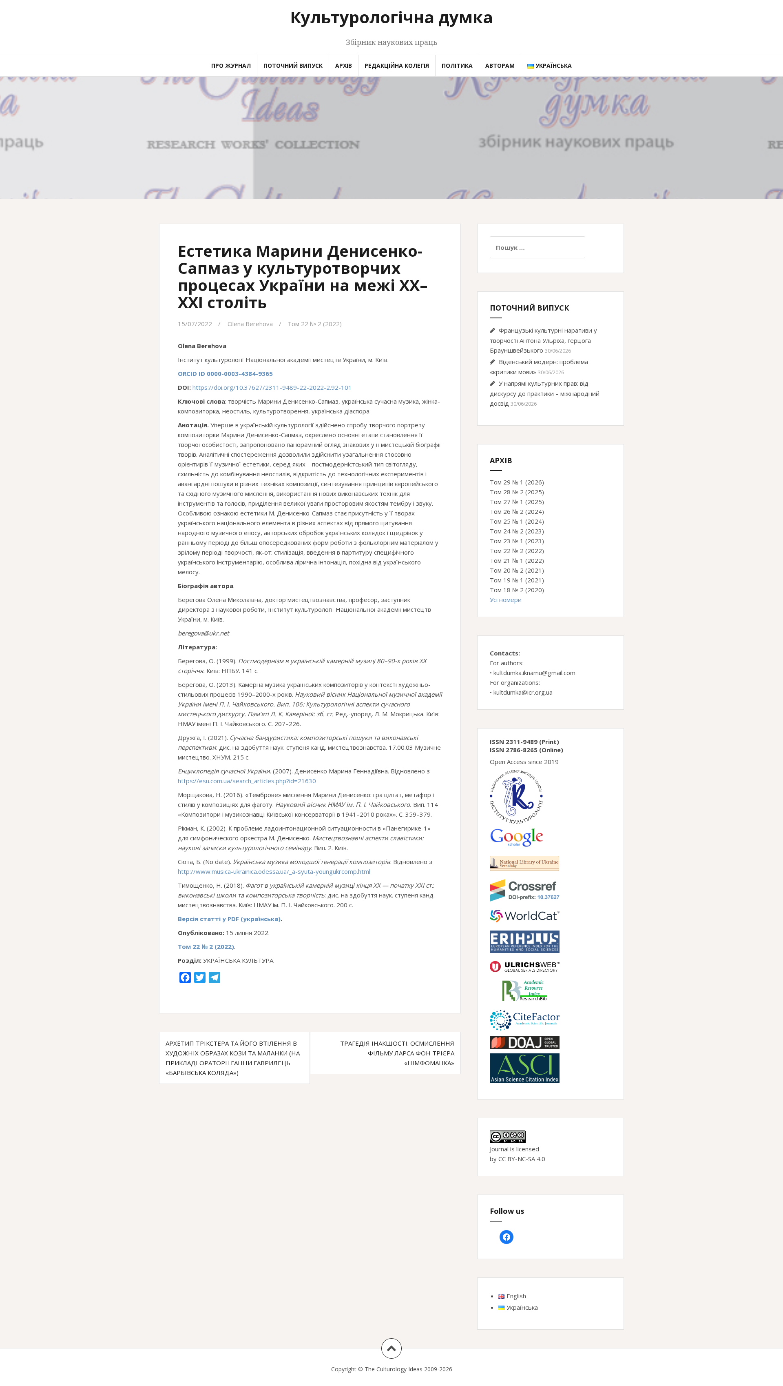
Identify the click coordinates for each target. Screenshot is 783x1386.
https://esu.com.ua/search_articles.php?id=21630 (247, 781)
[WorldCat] (525, 915)
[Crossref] (525, 890)
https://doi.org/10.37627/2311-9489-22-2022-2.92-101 (272, 387)
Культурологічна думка (391, 17)
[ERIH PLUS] (525, 941)
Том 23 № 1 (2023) (517, 541)
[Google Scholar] (516, 837)
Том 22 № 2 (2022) (315, 324)
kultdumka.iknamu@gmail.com (534, 673)
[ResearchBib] (525, 990)
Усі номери (506, 599)
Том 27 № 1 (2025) (517, 502)
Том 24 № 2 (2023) (517, 531)
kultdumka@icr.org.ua (523, 692)
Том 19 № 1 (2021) (517, 580)
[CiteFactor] (525, 1019)
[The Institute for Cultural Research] (516, 796)
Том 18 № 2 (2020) (517, 590)
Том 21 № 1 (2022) (517, 560)
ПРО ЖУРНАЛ (231, 65)
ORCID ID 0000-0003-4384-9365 (225, 373)
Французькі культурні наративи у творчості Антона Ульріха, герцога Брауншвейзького (543, 340)
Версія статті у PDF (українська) (229, 919)
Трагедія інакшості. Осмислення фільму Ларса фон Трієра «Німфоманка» (397, 1053)
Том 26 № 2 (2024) (517, 511)
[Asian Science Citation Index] (525, 1067)
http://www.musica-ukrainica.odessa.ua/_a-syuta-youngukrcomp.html (274, 871)
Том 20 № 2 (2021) (517, 570)
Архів (343, 65)
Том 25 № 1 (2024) (517, 521)
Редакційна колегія (397, 65)
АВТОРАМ (500, 65)
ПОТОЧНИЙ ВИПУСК (293, 65)
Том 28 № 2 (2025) (517, 492)
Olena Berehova (250, 324)
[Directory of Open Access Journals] (525, 1042)
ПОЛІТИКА (457, 65)
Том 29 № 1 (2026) (517, 482)
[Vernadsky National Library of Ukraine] (524, 862)
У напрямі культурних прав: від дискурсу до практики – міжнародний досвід (544, 393)
